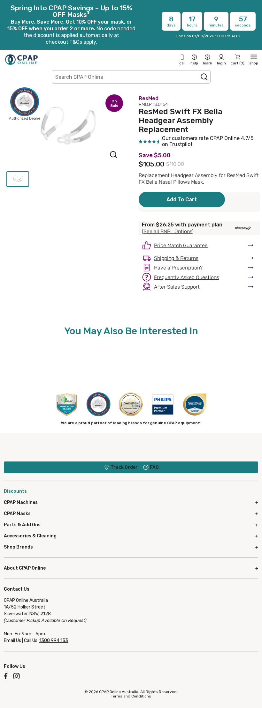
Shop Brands (18, 547)
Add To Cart (181, 199)
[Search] (204, 77)
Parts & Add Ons (22, 524)
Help (194, 63)
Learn (207, 63)
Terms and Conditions (131, 696)
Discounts (15, 491)
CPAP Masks (17, 513)
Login (221, 63)
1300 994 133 (53, 640)
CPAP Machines (21, 502)
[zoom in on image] (113, 155)
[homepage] (21, 59)
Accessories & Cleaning (30, 536)
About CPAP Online (25, 568)
